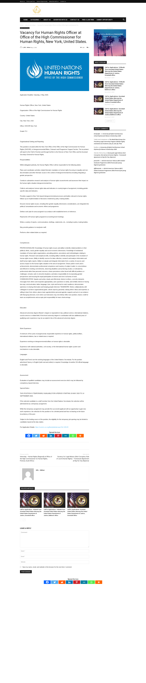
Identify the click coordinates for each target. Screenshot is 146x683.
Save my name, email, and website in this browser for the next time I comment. (47, 567)
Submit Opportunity (42, 1)
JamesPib (97, 161)
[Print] (80, 435)
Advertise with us (53, 1)
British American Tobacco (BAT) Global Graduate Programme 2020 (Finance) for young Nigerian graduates (109, 163)
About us (22, 1)
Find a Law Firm (31, 1)
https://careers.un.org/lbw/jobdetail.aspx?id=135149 (51, 427)
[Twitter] (36, 435)
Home (25, 20)
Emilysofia (97, 134)
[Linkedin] (50, 435)
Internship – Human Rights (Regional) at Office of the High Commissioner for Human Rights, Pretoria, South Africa (36, 459)
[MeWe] (65, 435)
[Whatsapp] (72, 435)
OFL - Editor (27, 47)
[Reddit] (43, 435)
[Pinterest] (58, 435)
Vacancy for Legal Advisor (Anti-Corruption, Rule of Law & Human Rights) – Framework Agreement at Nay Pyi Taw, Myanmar (72, 459)
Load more (109, 121)
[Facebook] (28, 435)
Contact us (63, 1)
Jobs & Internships (30, 25)
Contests (70, 507)
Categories (34, 20)
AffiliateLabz (97, 168)
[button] (123, 20)
